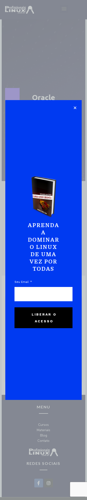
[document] (43, 250)
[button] (75, 108)
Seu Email (22, 282)
